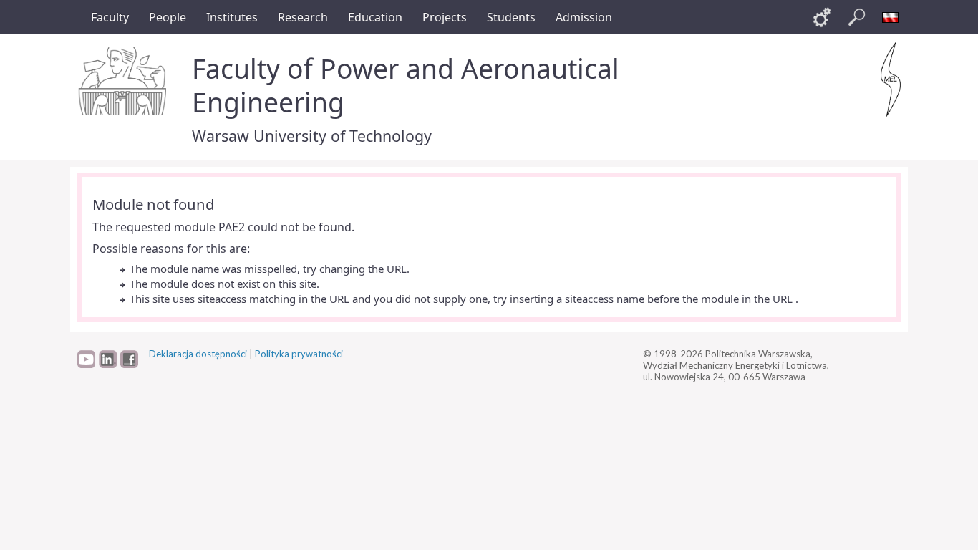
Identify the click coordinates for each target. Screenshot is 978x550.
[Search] (856, 17)
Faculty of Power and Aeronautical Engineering (405, 85)
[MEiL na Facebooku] (129, 364)
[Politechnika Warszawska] (123, 81)
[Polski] (890, 17)
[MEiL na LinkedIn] (108, 364)
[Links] (822, 17)
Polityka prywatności (299, 354)
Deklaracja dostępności (198, 354)
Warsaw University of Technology (312, 135)
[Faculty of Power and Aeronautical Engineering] (891, 79)
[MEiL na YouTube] (86, 364)
